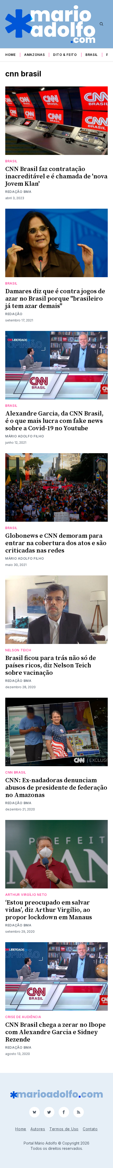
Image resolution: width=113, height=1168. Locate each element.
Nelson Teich (18, 650)
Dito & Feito (65, 55)
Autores (37, 1129)
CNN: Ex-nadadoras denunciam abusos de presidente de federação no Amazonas (56, 787)
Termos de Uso (64, 1129)
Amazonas (34, 55)
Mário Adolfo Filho (24, 436)
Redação (14, 314)
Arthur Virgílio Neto (26, 895)
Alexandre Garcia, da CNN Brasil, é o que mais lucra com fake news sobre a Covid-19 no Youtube (54, 421)
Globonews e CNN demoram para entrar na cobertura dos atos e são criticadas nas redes (55, 543)
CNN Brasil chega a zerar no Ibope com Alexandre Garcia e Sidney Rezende (55, 1032)
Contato (90, 1129)
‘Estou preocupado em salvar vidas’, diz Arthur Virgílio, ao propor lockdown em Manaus (48, 910)
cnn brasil (15, 772)
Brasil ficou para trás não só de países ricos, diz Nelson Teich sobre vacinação (50, 665)
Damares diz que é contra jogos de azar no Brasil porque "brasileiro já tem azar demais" (55, 298)
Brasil (91, 55)
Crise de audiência (23, 1017)
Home (10, 55)
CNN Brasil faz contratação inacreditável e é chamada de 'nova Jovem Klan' (56, 176)
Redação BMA (18, 192)
